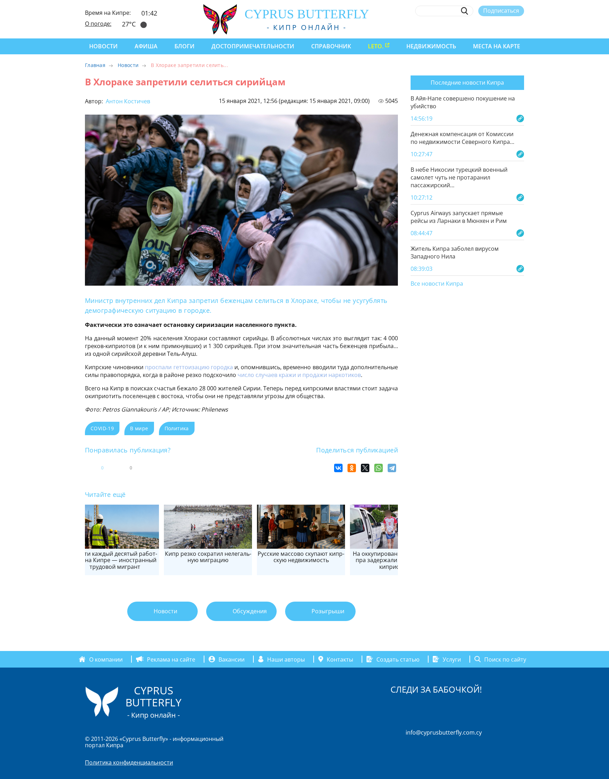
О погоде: (98, 24)
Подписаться (501, 10)
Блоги (184, 46)
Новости (103, 46)
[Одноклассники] (352, 468)
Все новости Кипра (437, 283)
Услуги (452, 659)
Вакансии (232, 659)
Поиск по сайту (505, 659)
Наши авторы (286, 659)
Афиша (146, 46)
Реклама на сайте (171, 659)
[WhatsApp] (379, 468)
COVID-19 (102, 428)
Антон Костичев (127, 101)
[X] (365, 468)
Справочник (331, 46)
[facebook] (456, 27)
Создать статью (397, 659)
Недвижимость (431, 46)
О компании (106, 659)
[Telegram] (392, 468)
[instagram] (469, 27)
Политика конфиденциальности (129, 762)
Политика (177, 428)
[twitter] (481, 27)
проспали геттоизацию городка (189, 367)
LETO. (375, 46)
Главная (95, 65)
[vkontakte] (507, 27)
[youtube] (520, 27)
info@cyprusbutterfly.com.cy (444, 732)
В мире (139, 428)
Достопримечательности (252, 46)
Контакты (340, 659)
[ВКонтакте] (338, 468)
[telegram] (494, 27)
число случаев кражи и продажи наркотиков (299, 375)
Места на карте (496, 46)
